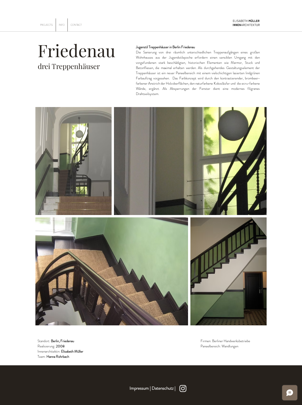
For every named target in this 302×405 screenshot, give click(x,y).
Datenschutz (163, 388)
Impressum (139, 388)
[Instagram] (183, 388)
